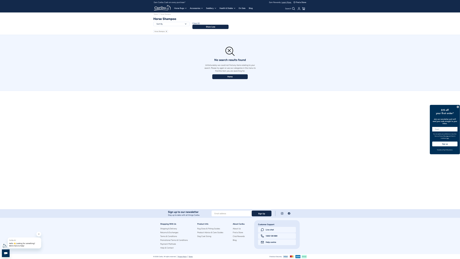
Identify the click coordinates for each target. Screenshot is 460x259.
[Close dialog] (458, 107)
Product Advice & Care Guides (210, 232)
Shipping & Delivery (168, 228)
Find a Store (301, 2)
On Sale (242, 8)
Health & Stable (226, 8)
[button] (171, 24)
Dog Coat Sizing (204, 236)
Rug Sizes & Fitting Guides (208, 228)
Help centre (271, 242)
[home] (162, 8)
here (447, 136)
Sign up (445, 144)
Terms (191, 256)
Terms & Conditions (168, 236)
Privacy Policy (182, 256)
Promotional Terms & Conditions (174, 240)
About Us (237, 228)
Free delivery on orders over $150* (168, 2)
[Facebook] (289, 213)
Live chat (270, 230)
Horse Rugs (179, 8)
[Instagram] (282, 213)
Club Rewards (239, 236)
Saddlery (210, 8)
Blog (251, 8)
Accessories (195, 8)
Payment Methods (168, 244)
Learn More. (286, 2)
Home (156, 14)
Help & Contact (167, 248)
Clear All (196, 23)
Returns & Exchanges (169, 232)
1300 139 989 (271, 236)
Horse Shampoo (165, 14)
